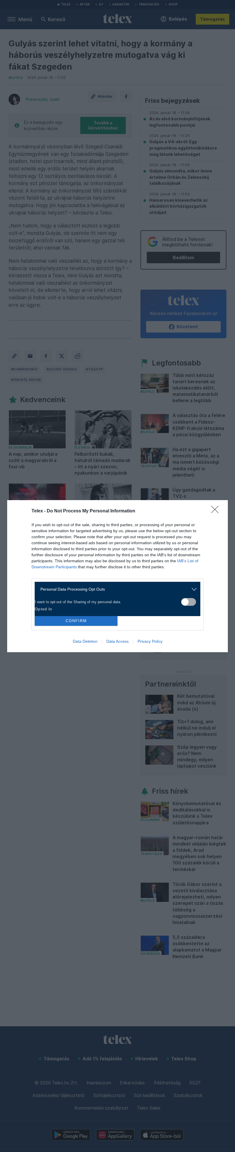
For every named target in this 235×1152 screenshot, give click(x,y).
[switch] (188, 602)
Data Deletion (85, 641)
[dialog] (117, 576)
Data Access (117, 641)
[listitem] (115, 589)
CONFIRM (76, 621)
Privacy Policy (150, 641)
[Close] (216, 511)
